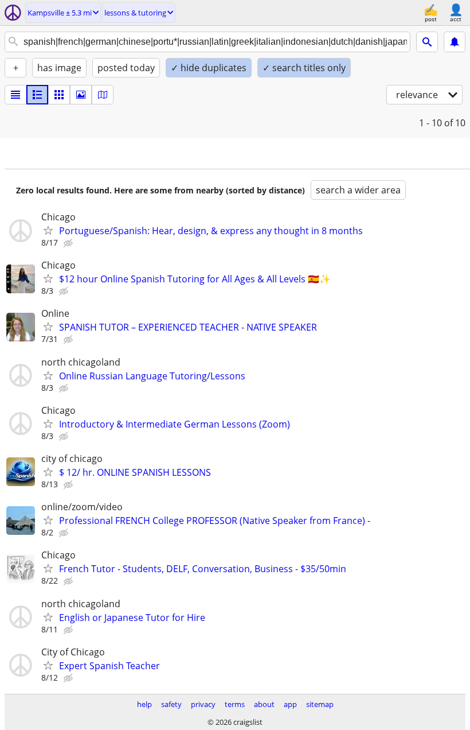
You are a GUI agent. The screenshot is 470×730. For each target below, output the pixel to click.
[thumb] (37, 94)
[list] (15, 94)
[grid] (59, 94)
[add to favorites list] (48, 230)
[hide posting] (69, 243)
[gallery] (81, 94)
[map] (102, 94)
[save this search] (454, 42)
